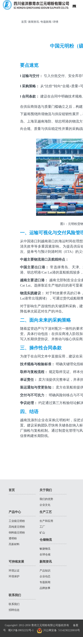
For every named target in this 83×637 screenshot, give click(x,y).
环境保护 (14, 576)
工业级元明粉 (17, 521)
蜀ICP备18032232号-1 (21, 630)
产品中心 (15, 512)
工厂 (42, 526)
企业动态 (45, 576)
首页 (12, 490)
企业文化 (45, 504)
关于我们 (46, 490)
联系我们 (75, 8)
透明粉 (13, 538)
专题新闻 (45, 582)
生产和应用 (46, 521)
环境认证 (14, 570)
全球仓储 (45, 554)
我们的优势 (46, 499)
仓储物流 (46, 539)
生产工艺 (46, 512)
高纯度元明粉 (17, 526)
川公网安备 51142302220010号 (61, 630)
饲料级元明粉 (17, 532)
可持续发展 (16, 561)
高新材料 (14, 544)
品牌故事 (45, 588)
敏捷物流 (45, 548)
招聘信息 (14, 610)
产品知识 (45, 570)
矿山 (42, 532)
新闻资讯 (46, 561)
